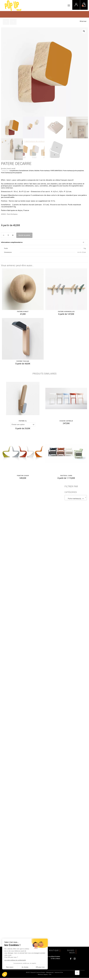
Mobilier (36, 170)
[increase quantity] (13, 235)
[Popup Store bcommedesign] (13, 5)
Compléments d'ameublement (18, 170)
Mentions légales (43, 974)
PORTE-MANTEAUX (56, 170)
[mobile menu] (69, 5)
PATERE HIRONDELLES (66, 311)
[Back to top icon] (77, 972)
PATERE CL (23, 421)
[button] (84, 31)
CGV (50, 974)
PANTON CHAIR (23, 475)
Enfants (31, 170)
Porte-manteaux (45, 170)
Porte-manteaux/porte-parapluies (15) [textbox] (76, 499)
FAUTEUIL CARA (66, 475)
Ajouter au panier (24, 235)
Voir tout (83, 21)
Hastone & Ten (59, 972)
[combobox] (76, 497)
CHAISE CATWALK (66, 421)
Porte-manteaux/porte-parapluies (73, 170)
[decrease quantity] (3, 235)
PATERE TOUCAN (22, 361)
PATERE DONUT (23, 311)
